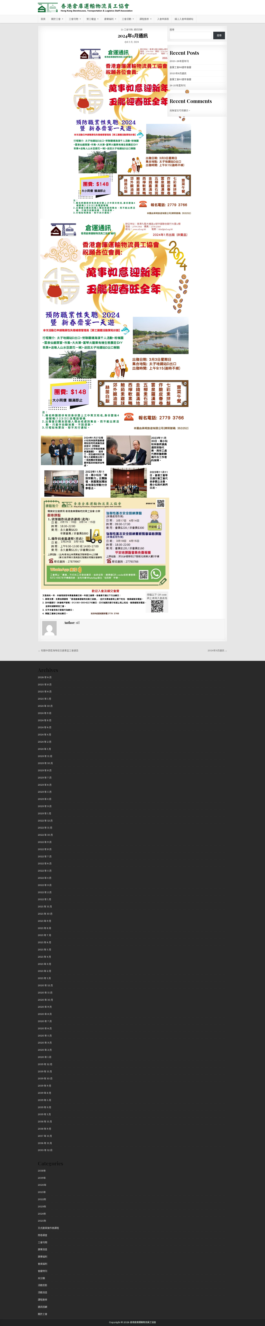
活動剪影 (42, 1285)
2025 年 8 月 (45, 684)
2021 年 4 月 (44, 956)
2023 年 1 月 (44, 813)
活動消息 (42, 1292)
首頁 (43, 18)
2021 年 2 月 (44, 971)
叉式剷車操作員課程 (48, 1228)
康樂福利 (109, 18)
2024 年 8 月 (44, 720)
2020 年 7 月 (45, 1021)
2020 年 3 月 (45, 1042)
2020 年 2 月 (45, 1050)
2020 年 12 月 (45, 985)
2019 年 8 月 (44, 1093)
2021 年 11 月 (45, 906)
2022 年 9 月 (45, 842)
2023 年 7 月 (45, 777)
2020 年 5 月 (45, 1035)
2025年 (42, 1220)
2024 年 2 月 (44, 741)
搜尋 (172, 29)
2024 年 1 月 (44, 749)
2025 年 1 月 (44, 698)
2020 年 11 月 (45, 992)
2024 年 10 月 (45, 706)
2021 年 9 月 (44, 921)
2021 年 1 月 (44, 978)
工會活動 (126, 18)
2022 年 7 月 (45, 856)
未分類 (41, 1278)
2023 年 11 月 (45, 756)
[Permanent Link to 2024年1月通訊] (132, 131)
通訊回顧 (138, 29)
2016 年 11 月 (45, 1143)
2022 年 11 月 (45, 827)
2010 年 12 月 (45, 1150)
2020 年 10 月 (45, 999)
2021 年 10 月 (45, 913)
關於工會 (56, 18)
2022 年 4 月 (44, 878)
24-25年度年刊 (178, 85)
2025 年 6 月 (45, 691)
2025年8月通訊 (178, 73)
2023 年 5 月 (45, 791)
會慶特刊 (42, 1271)
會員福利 (42, 1263)
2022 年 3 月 (45, 885)
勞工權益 (91, 18)
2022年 (42, 1199)
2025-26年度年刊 (179, 61)
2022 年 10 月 (45, 835)
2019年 (42, 1178)
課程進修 (144, 18)
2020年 (42, 1185)
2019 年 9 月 (44, 1085)
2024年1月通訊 (133, 35)
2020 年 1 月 (44, 1057)
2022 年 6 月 (45, 863)
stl (78, 623)
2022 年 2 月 (45, 892)
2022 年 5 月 (45, 870)
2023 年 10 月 (45, 763)
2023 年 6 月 (45, 784)
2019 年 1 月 (44, 1114)
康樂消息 (42, 1249)
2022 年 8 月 (45, 849)
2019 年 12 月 (45, 1064)
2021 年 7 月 (44, 935)
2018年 (42, 1170)
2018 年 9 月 (44, 1128)
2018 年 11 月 (45, 1121)
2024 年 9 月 (44, 713)
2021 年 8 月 (44, 928)
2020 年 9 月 (45, 1006)
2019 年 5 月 (44, 1100)
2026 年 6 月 (45, 677)
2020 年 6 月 (45, 1028)
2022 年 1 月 (44, 899)
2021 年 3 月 (44, 964)
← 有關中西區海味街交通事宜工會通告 (58, 650)
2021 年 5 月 (44, 949)
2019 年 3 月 (44, 1107)
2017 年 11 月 (45, 1136)
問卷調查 (42, 1235)
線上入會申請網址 (184, 18)
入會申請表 (163, 18)
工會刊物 (73, 18)
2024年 (42, 1213)
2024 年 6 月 (44, 727)
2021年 (42, 1192)
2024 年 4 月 (44, 734)
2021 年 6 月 (44, 942)
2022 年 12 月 (45, 820)
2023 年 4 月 (44, 799)
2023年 (42, 1206)
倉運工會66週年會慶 (180, 67)
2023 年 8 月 (45, 770)
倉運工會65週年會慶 (180, 79)
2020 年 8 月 (45, 1014)
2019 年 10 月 (45, 1078)
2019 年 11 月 (45, 1071)
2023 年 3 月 (45, 806)
